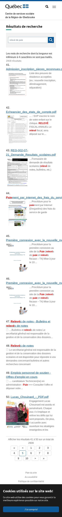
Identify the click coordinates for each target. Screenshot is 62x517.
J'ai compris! (31, 509)
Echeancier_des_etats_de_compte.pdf (31, 111)
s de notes (22, 345)
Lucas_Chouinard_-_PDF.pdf (29, 396)
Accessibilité (31, 477)
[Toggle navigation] (54, 6)
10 (26, 458)
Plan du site (31, 472)
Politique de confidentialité (31, 481)
